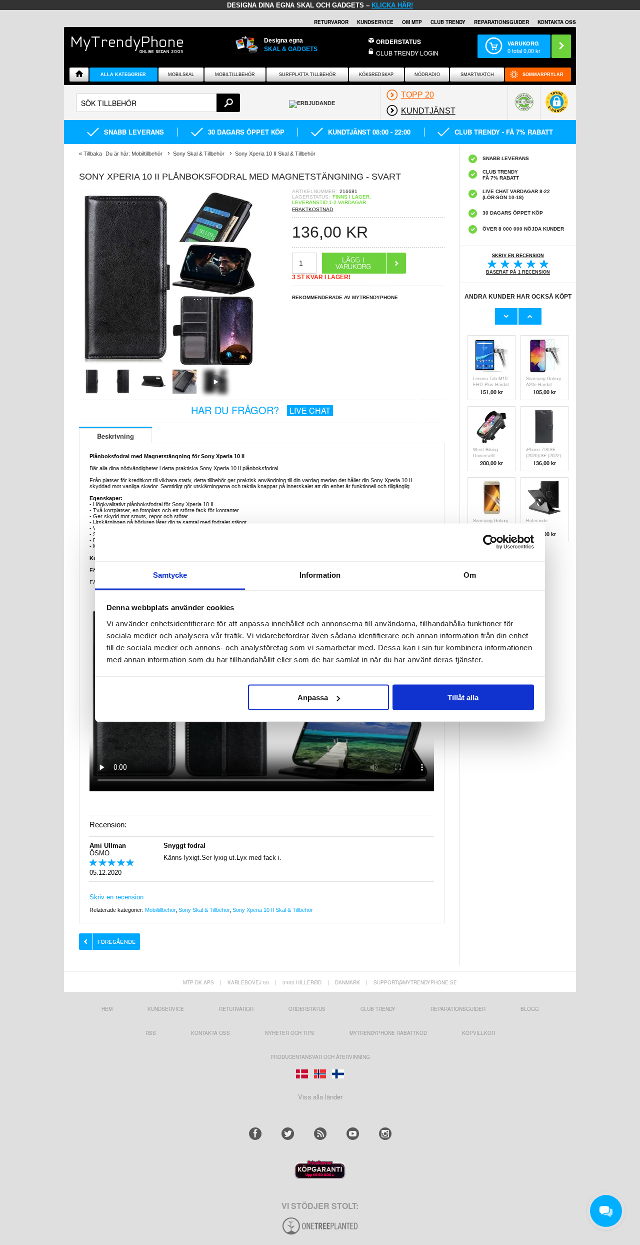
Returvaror (236, 1008)
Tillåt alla (463, 697)
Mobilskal (181, 74)
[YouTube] (352, 1133)
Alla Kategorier (123, 74)
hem (107, 1008)
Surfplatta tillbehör (307, 74)
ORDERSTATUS (398, 41)
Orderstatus (307, 1008)
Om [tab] (470, 574)
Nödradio (427, 74)
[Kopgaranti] (320, 1176)
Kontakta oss (210, 1032)
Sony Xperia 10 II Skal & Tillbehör (272, 910)
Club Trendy (448, 22)
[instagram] (385, 1133)
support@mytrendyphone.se (415, 982)
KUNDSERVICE (375, 22)
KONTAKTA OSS (557, 22)
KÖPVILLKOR (478, 1032)
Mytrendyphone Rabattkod (388, 1032)
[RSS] (320, 1133)
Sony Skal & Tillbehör (204, 910)
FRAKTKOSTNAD (312, 209)
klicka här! (392, 5)
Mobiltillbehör (235, 74)
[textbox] (158, 103)
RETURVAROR (331, 22)
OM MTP (412, 22)
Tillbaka (93, 154)
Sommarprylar (543, 74)
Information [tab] (320, 574)
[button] (557, 107)
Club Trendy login (407, 53)
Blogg (529, 1008)
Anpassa (313, 697)
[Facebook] (255, 1133)
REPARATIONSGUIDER (501, 22)
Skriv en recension (117, 897)
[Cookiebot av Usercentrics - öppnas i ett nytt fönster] (490, 542)
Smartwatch (477, 74)
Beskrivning (115, 436)
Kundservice (166, 1008)
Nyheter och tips (289, 1032)
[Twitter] (288, 1133)
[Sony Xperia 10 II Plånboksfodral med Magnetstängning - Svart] (169, 366)
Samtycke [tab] (170, 574)
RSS (151, 1032)
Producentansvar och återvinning (320, 1056)
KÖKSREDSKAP (376, 74)
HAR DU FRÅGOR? (260, 410)
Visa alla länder (320, 1096)
